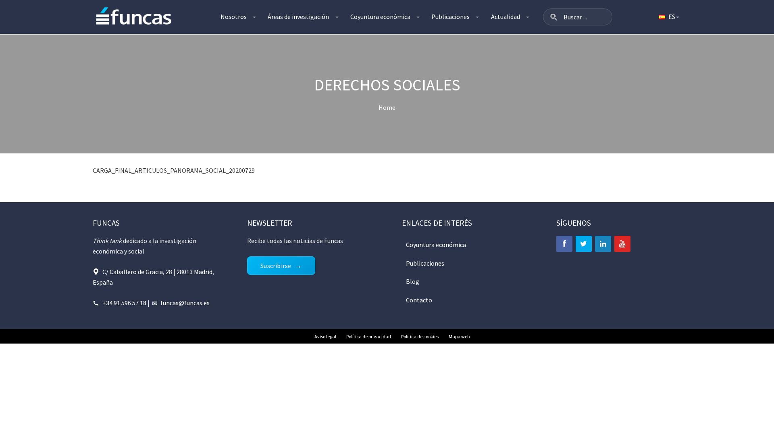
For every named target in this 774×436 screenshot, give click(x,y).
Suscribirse (275, 266)
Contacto (419, 300)
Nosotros (234, 17)
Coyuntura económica (380, 17)
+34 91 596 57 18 (124, 303)
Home (387, 107)
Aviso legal (325, 336)
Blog (412, 281)
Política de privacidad (368, 336)
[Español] (668, 17)
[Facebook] (564, 244)
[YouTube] (622, 244)
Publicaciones (450, 17)
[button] (554, 17)
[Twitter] (584, 244)
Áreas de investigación (298, 17)
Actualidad (505, 17)
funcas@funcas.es (185, 303)
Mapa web (459, 336)
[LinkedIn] (603, 244)
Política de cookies (420, 336)
